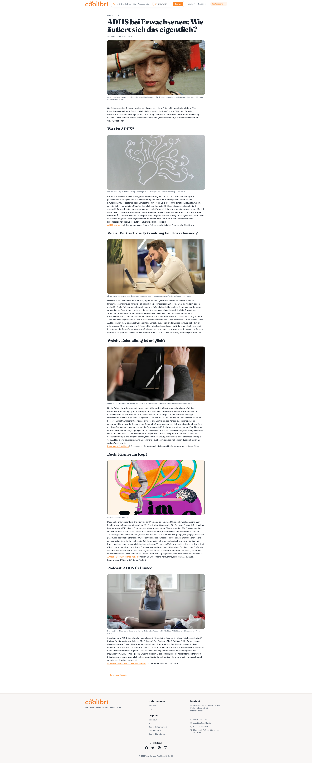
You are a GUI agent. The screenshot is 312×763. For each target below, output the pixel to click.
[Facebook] (146, 747)
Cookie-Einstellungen (157, 734)
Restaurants (217, 4)
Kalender (202, 4)
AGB (150, 723)
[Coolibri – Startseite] (96, 3)
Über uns (152, 705)
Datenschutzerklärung (158, 727)
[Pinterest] (159, 747)
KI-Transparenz (155, 730)
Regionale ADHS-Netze (118, 446)
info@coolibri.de (200, 719)
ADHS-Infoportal (115, 225)
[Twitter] (152, 747)
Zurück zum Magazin (118, 675)
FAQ (150, 709)
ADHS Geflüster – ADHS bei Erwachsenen (126, 663)
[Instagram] (165, 747)
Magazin (191, 4)
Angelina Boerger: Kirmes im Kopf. (123, 557)
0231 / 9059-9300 (200, 726)
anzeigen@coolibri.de (202, 723)
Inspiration (113, 15)
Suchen (178, 4)
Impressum (153, 720)
